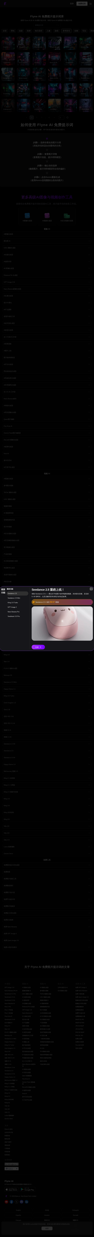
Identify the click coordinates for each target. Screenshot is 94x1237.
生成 (37, 647)
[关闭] (91, 589)
